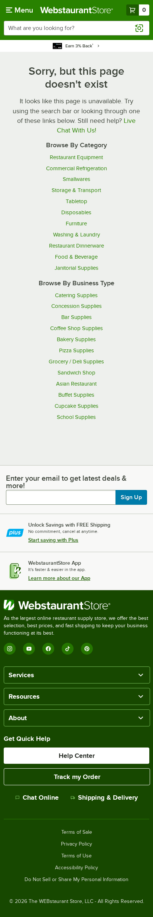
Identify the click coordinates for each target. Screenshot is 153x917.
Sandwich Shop (76, 373)
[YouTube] (29, 649)
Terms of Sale (76, 832)
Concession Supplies (76, 306)
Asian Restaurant (76, 384)
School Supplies (76, 417)
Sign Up (131, 497)
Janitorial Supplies (76, 268)
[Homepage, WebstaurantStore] (76, 10)
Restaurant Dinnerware (76, 246)
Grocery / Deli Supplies (76, 362)
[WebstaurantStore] (76, 605)
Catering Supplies (76, 295)
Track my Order (77, 776)
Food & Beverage (76, 257)
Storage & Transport (76, 190)
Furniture (76, 223)
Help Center (77, 755)
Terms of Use (76, 856)
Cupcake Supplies (76, 406)
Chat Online (41, 797)
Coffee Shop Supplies (76, 328)
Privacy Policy (76, 844)
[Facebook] (48, 649)
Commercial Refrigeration (76, 168)
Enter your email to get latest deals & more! (66, 481)
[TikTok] (68, 649)
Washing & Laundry (76, 235)
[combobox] (76, 28)
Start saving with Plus (53, 540)
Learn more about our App (59, 578)
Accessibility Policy (76, 867)
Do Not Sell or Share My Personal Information (76, 879)
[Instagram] (10, 649)
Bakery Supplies (76, 339)
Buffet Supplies (76, 395)
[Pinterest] (87, 649)
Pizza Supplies (76, 350)
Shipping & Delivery (108, 797)
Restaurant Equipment (76, 157)
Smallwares (76, 179)
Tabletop (76, 201)
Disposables (76, 212)
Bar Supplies (76, 317)
